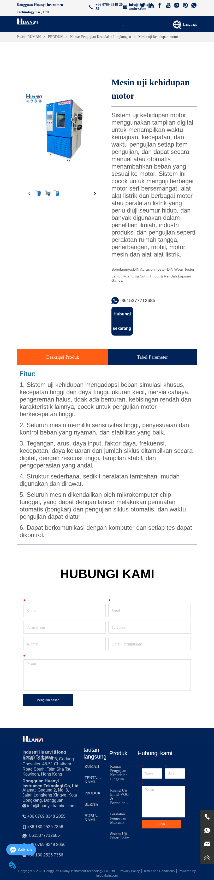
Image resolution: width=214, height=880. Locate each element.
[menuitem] (123, 25)
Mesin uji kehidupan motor (158, 37)
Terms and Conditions (159, 871)
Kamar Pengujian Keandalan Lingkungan (100, 37)
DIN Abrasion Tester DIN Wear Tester (163, 269)
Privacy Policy (130, 871)
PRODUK (55, 37)
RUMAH (34, 37)
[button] (124, 25)
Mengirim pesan (48, 700)
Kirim (161, 824)
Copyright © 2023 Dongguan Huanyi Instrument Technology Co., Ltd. (67, 871)
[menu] (123, 25)
